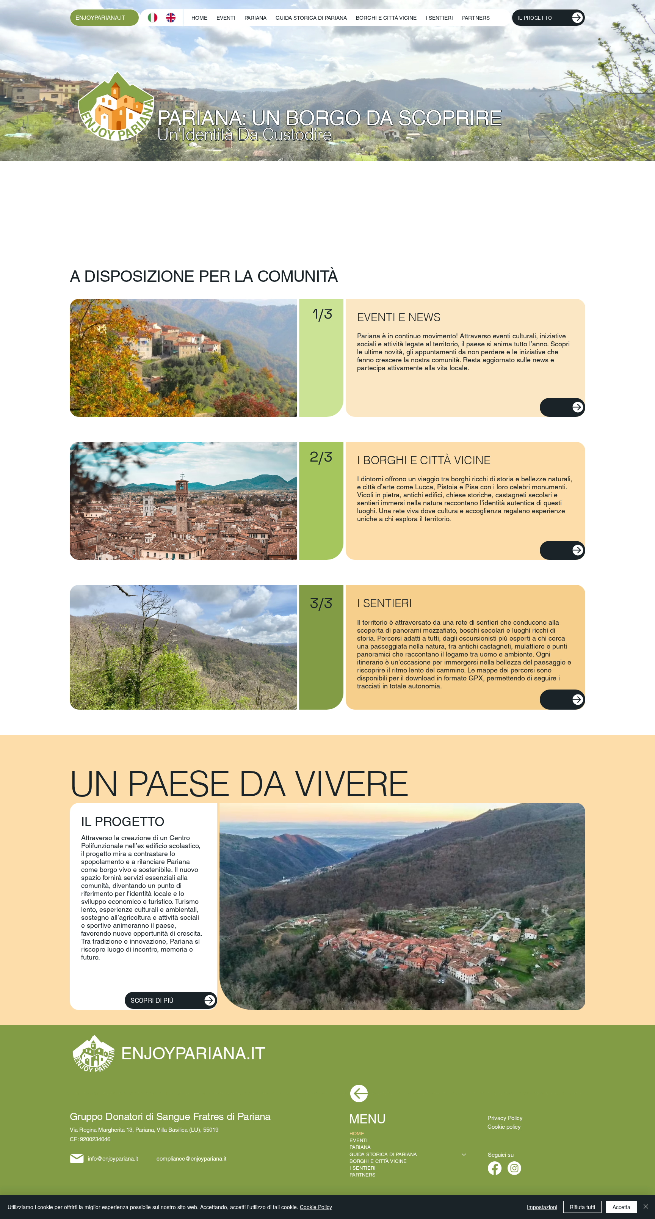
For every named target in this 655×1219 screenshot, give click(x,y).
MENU (369, 1119)
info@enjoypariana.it (113, 1158)
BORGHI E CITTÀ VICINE (378, 1161)
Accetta (621, 1207)
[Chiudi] (645, 1207)
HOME (356, 1133)
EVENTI (358, 1140)
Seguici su (501, 1154)
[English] (170, 17)
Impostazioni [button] (542, 1207)
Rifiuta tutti (582, 1207)
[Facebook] (494, 1168)
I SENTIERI (362, 1168)
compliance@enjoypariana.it (191, 1158)
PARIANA (360, 1147)
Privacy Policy (505, 1118)
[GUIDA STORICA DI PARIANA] (464, 1154)
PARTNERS (362, 1175)
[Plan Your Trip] (562, 407)
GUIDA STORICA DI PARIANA (383, 1154)
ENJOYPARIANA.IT (100, 17)
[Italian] (152, 17)
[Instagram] (514, 1168)
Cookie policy (504, 1126)
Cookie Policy (316, 1207)
